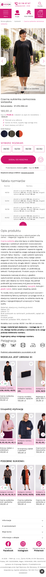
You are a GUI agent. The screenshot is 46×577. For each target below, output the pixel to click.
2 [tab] (18, 94)
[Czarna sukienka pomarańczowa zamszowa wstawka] (19, 133)
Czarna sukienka (7, 241)
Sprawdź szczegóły (27, 173)
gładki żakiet (6, 289)
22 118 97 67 (24, 3)
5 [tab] (25, 94)
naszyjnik (31, 286)
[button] (2, 382)
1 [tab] (16, 94)
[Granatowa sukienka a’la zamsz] (4, 133)
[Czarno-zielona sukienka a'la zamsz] (11, 133)
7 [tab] (29, 94)
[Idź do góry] (42, 571)
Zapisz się (4, 116)
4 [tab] (22, 94)
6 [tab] (27, 94)
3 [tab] (20, 94)
